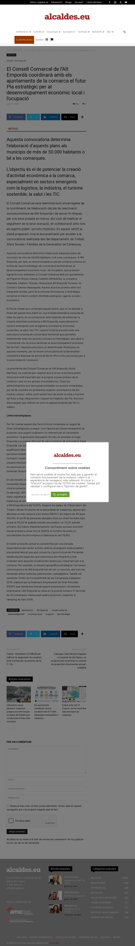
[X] (120, 2)
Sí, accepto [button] (60, 494)
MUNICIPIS (97, 31)
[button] (124, 32)
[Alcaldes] (67, 16)
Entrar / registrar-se (39, 2)
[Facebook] (109, 2)
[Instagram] (115, 2)
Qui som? (79, 2)
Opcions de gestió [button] (40, 494)
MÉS (109, 31)
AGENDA (39, 39)
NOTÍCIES (82, 31)
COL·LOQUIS (52, 31)
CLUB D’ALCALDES (24, 39)
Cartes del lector (94, 2)
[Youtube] (125, 2)
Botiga (68, 2)
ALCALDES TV (69, 31)
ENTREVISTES (22, 31)
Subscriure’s (56, 2)
